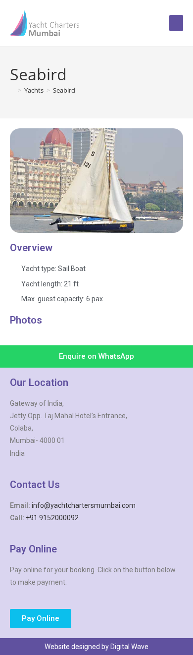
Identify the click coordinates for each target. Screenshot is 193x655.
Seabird (64, 90)
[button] (176, 23)
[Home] (12, 90)
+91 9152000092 (52, 518)
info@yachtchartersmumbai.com (84, 505)
